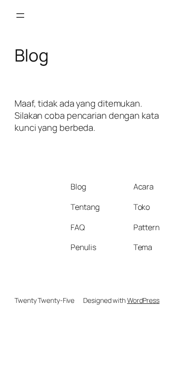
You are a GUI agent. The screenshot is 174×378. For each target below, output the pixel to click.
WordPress (143, 300)
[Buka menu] (20, 15)
